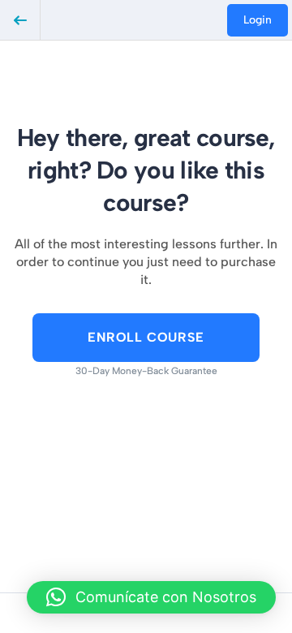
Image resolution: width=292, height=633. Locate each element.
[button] (151, 597)
